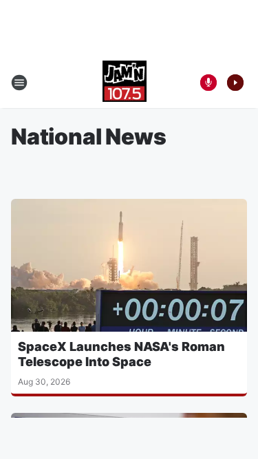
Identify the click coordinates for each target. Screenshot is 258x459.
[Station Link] (125, 83)
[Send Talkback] (208, 82)
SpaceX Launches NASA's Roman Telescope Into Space (121, 354)
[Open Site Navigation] (19, 82)
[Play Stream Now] (235, 82)
